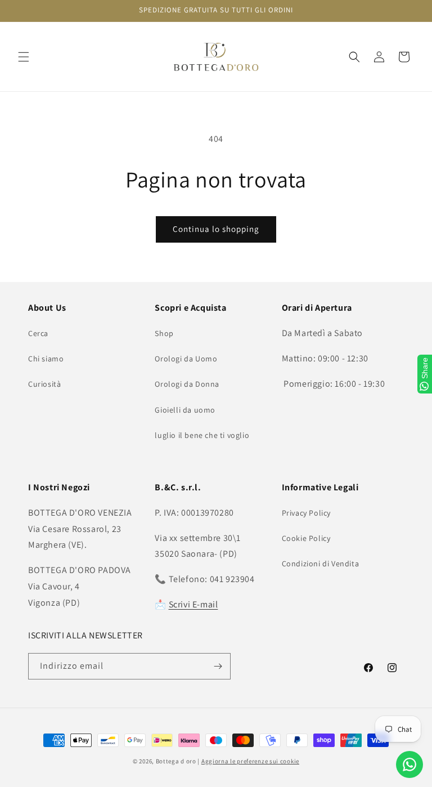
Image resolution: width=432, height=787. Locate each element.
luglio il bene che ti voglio (202, 435)
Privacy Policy (306, 513)
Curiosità (44, 384)
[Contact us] (409, 764)
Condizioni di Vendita (320, 563)
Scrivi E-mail (193, 604)
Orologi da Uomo (186, 359)
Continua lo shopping (216, 228)
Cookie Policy (306, 538)
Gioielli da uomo (185, 410)
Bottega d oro (176, 761)
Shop (164, 333)
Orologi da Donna (187, 384)
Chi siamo (46, 359)
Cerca (38, 333)
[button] (23, 56)
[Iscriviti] (217, 666)
